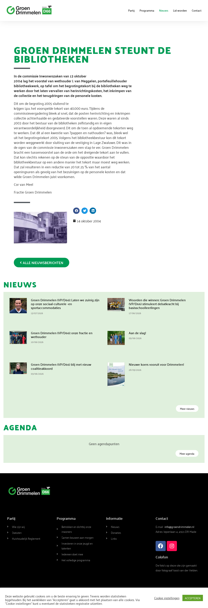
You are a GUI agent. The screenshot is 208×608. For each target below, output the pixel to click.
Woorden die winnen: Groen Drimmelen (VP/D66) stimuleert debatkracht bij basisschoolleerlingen (157, 303)
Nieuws (163, 10)
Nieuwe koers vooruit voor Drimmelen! (156, 364)
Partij (131, 10)
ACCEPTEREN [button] (192, 597)
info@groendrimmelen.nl (179, 526)
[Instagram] (172, 546)
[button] (76, 211)
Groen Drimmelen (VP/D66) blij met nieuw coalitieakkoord (61, 366)
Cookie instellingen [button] (166, 598)
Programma (147, 10)
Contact (197, 10)
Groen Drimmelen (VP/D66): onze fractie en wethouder (61, 334)
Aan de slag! (137, 333)
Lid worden (180, 10)
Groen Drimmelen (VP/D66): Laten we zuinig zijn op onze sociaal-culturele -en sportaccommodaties (65, 303)
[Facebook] (161, 546)
